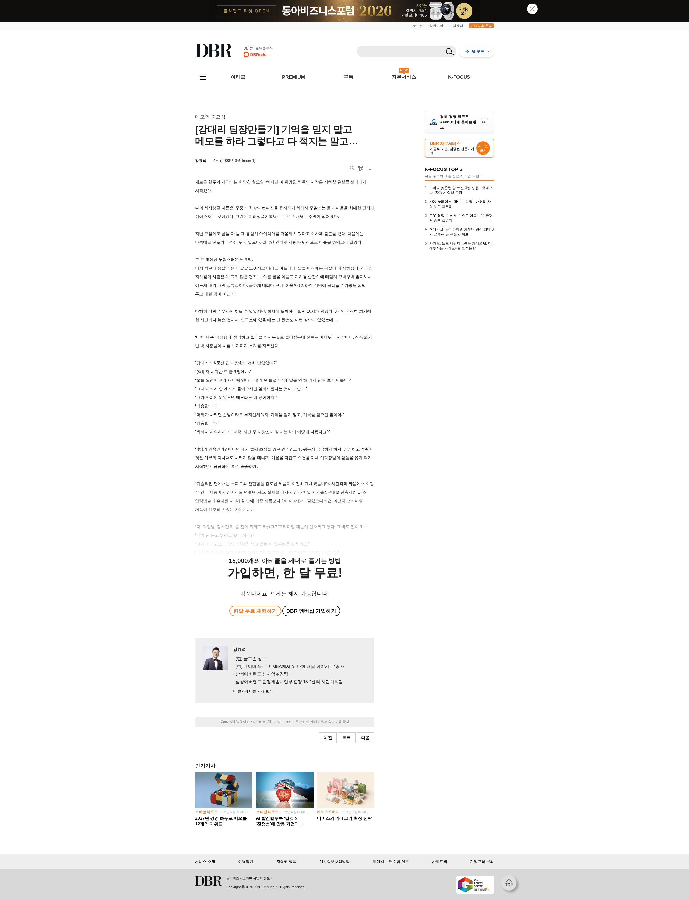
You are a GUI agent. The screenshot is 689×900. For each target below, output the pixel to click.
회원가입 (436, 26)
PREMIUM (293, 77)
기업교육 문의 (481, 26)
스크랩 (369, 168)
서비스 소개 (205, 861)
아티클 (238, 77)
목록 (346, 737)
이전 (328, 737)
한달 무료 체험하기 (255, 611)
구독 (348, 77)
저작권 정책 (286, 861)
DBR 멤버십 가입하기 (311, 611)
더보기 (352, 167)
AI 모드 (477, 51)
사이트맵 (439, 861)
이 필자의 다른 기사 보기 (252, 691)
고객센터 (456, 26)
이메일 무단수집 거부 (391, 861)
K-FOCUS (459, 77)
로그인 (418, 26)
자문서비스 (404, 77)
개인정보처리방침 (334, 861)
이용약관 (245, 861)
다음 (365, 737)
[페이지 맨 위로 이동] (511, 885)
